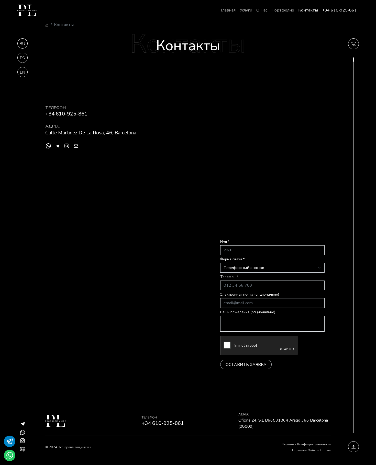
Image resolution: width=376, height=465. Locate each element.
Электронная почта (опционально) (249, 294)
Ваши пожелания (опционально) (247, 312)
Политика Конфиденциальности (306, 444)
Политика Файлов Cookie (311, 450)
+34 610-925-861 (339, 10)
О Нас (261, 10)
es (22, 58)
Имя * (224, 241)
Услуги (246, 10)
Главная (228, 10)
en (22, 72)
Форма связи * (232, 259)
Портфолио (282, 10)
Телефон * (229, 276)
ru (22, 43)
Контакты (308, 10)
